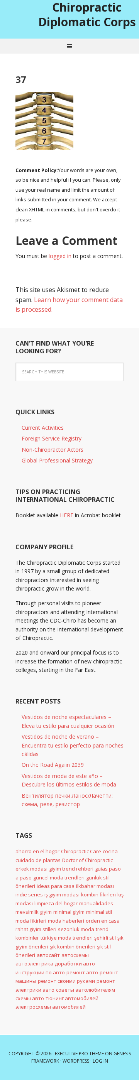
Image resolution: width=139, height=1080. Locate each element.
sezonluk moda (76, 929)
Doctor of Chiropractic (87, 860)
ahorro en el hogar (37, 851)
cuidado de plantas (38, 860)
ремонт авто (82, 972)
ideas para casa (56, 886)
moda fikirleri (30, 920)
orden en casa (103, 920)
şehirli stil (105, 937)
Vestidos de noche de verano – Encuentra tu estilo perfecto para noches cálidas (73, 745)
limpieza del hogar (56, 903)
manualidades (96, 903)
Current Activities (43, 427)
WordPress (76, 1061)
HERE (66, 515)
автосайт (48, 955)
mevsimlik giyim (33, 911)
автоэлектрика (34, 963)
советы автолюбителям (85, 989)
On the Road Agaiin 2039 (53, 764)
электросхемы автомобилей (50, 1006)
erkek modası (31, 868)
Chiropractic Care (81, 851)
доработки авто (75, 963)
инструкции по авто (40, 972)
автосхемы (75, 955)
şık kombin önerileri (72, 946)
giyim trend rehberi (71, 868)
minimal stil (99, 911)
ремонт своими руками (66, 980)
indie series (29, 894)
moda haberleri (66, 920)
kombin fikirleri (98, 894)
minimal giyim (69, 911)
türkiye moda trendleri (67, 937)
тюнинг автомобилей (72, 998)
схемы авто (29, 998)
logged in (60, 256)
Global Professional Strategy (57, 460)
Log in (100, 1061)
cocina (110, 851)
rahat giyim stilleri (35, 929)
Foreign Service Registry (51, 438)
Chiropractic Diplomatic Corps (87, 14)
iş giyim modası (62, 894)
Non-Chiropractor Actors (52, 449)
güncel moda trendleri (59, 877)
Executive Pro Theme (79, 1053)
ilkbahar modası (95, 886)
